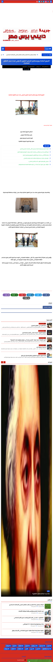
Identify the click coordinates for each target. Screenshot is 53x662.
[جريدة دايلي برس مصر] (26, 34)
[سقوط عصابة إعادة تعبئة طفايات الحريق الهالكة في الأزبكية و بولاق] (48, 632)
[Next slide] (2, 362)
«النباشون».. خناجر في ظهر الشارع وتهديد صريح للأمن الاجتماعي (29, 618)
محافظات (20, 649)
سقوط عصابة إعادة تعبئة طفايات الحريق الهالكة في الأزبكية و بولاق (28, 630)
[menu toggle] (51, 2)
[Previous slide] (4, 362)
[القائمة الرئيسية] (3, 49)
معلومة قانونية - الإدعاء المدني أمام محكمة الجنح (34, 333)
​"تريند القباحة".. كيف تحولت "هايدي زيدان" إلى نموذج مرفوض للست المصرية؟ (28, 340)
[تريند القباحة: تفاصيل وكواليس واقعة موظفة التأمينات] (48, 612)
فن (26, 649)
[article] (26, 481)
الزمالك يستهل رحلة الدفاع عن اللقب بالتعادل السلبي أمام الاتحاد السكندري (36, 55)
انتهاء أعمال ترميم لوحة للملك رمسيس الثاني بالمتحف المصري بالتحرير (34, 149)
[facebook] (48, 2)
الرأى (14, 646)
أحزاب (48, 646)
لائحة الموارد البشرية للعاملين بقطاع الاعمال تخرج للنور (33, 355)
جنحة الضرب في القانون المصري (38, 325)
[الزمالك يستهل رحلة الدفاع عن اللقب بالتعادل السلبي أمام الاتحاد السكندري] (48, 606)
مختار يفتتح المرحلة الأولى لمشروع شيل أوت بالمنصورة (36, 593)
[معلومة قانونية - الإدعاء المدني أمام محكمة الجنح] (49, 332)
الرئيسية (47, 49)
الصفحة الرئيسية (31, 66)
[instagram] (46, 2)
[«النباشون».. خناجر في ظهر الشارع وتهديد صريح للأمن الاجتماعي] (48, 619)
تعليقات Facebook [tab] (47, 307)
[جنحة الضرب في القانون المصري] (49, 325)
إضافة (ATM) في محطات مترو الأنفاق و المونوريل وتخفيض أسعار (36, 155)
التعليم (27, 646)
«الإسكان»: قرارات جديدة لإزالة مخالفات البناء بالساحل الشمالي (36, 158)
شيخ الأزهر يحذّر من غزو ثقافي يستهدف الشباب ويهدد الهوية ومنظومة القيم (33, 152)
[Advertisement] (26, 16)
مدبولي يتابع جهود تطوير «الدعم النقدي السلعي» (38, 161)
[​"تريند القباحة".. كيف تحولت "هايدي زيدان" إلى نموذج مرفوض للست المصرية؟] (49, 339)
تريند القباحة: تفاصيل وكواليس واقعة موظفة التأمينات (31, 611)
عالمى (37, 649)
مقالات (13, 649)
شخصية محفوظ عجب (41, 347)
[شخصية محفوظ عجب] (49, 346)
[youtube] (37, 2)
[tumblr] (41, 2)
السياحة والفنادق (46, 649)
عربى (32, 649)
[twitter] (39, 2)
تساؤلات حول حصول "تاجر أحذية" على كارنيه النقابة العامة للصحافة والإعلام (34, 164)
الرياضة (7, 646)
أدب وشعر (34, 646)
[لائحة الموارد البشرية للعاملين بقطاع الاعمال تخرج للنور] (49, 355)
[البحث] (2, 2)
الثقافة (20, 646)
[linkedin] (44, 2)
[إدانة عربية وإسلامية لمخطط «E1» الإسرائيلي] (48, 625)
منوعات (6, 649)
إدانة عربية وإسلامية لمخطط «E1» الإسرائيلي (33, 624)
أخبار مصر (24, 66)
